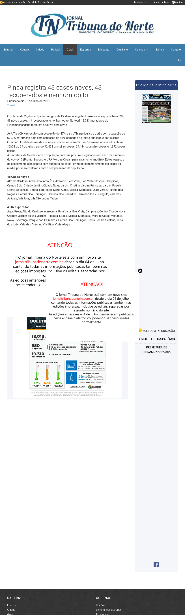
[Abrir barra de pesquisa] (179, 60)
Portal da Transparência (40, 2)
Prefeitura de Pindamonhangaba (156, 349)
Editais (160, 49)
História (100, 605)
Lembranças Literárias (109, 609)
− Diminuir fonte (140, 2)
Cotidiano (122, 49)
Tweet (11, 105)
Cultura (24, 49)
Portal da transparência (156, 339)
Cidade (40, 49)
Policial (55, 49)
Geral (70, 49)
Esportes (85, 49)
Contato (176, 49)
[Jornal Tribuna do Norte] (92, 24)
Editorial (8, 49)
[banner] (92, 340)
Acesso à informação (158, 331)
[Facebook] (156, 566)
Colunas (140, 49)
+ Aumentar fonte (161, 2)
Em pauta (103, 49)
